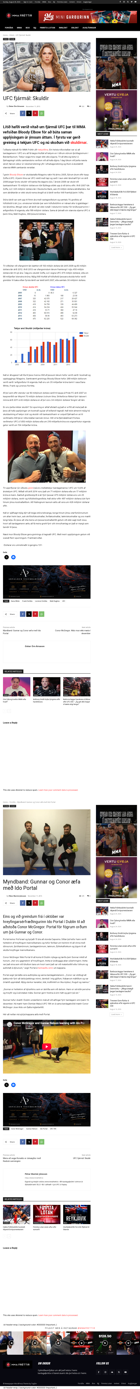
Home (5, 35)
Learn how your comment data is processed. (58, 790)
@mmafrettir (86, 1328)
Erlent (12, 35)
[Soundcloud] (112, 1372)
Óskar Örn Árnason (16, 106)
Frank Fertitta (27, 601)
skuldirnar (78, 142)
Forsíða (12, 39)
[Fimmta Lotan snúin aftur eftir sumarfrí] (102, 182)
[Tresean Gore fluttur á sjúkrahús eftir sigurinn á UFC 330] (102, 236)
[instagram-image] (11, 1343)
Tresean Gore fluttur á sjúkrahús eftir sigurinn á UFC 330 (122, 236)
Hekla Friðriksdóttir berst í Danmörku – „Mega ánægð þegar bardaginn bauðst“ (121, 222)
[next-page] (9, 711)
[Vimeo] (131, 2)
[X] (127, 2)
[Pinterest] (35, 113)
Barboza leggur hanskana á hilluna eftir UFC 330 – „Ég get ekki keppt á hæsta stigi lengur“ (76, 701)
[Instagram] (124, 2)
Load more (115, 247)
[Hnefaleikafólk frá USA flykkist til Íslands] (102, 195)
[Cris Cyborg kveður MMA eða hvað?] (16, 686)
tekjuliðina (43, 149)
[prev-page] (4, 711)
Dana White (15, 601)
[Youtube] (135, 2)
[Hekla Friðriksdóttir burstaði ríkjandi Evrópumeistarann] (102, 144)
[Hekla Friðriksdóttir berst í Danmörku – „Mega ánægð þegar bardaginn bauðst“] (102, 222)
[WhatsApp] (41, 113)
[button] (133, 27)
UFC (63, 601)
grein (30, 488)
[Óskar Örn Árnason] (5, 106)
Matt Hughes (55, 601)
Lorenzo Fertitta (41, 601)
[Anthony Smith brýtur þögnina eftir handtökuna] (46, 686)
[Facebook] (120, 2)
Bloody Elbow (16, 174)
